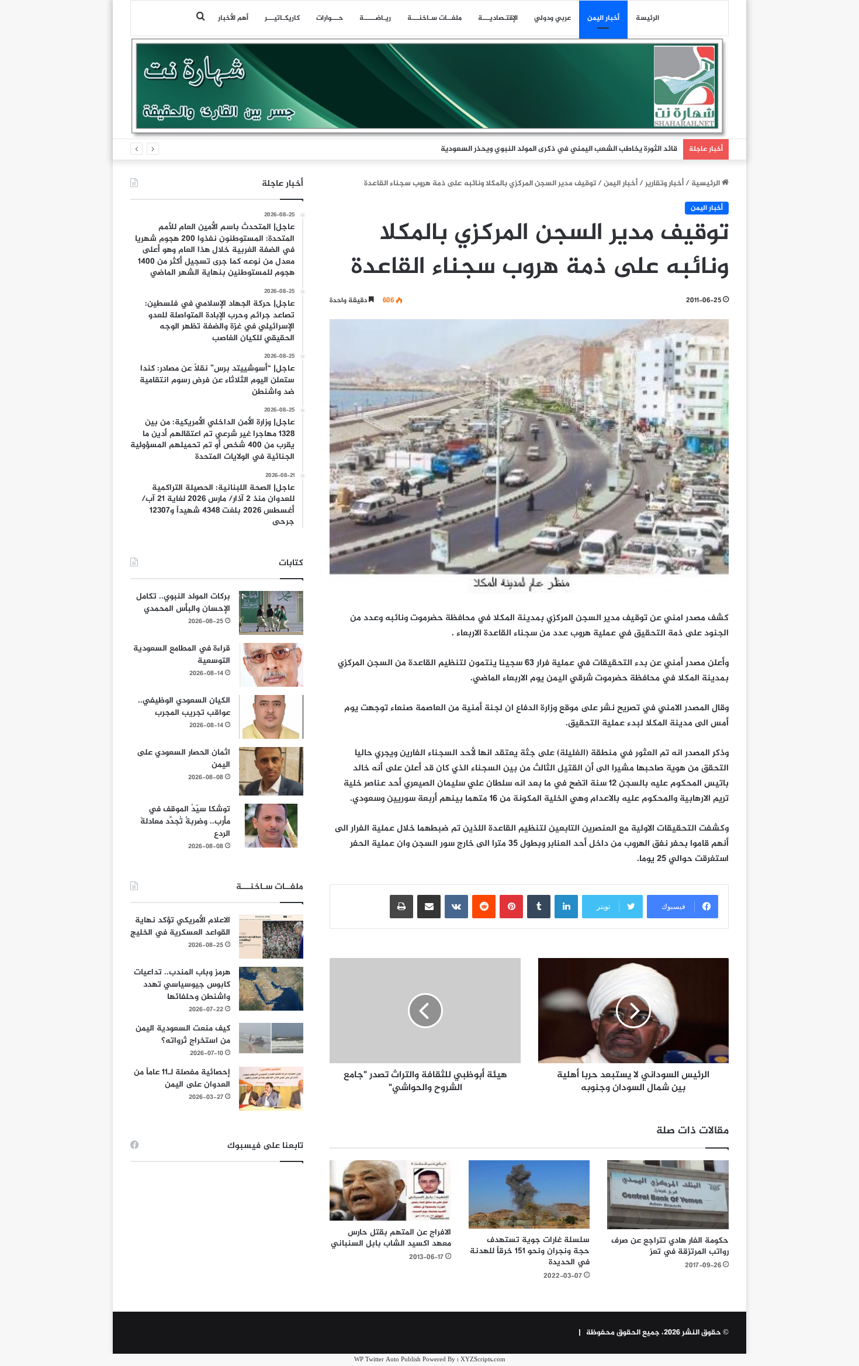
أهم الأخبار (233, 18)
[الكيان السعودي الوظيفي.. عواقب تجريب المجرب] (271, 717)
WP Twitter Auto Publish (387, 1359)
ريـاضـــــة (375, 18)
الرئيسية (706, 183)
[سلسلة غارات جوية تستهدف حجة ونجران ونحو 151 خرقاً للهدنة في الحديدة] (529, 1194)
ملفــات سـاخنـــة (434, 18)
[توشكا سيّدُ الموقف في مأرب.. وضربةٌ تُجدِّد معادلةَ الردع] (271, 826)
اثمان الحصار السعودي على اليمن (183, 759)
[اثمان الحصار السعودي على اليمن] (271, 771)
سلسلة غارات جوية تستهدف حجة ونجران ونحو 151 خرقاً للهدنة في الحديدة (530, 1251)
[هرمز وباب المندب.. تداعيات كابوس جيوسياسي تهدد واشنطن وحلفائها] (271, 989)
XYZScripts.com (482, 1359)
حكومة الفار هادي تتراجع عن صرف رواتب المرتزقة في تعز (670, 1246)
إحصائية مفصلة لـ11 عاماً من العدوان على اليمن (182, 1078)
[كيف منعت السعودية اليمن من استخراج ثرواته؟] (271, 1038)
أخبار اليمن (603, 18)
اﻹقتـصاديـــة (498, 18)
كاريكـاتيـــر (282, 18)
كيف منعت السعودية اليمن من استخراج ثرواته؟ (183, 1034)
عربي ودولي (552, 18)
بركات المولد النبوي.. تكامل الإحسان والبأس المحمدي (183, 602)
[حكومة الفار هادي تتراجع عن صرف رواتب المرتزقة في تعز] (668, 1194)
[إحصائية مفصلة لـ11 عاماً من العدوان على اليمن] (271, 1089)
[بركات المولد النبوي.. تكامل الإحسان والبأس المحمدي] (271, 613)
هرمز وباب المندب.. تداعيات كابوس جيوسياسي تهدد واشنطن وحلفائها (182, 985)
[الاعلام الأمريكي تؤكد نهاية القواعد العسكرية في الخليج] (271, 937)
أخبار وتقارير (664, 183)
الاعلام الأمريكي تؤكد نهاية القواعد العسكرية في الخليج (180, 926)
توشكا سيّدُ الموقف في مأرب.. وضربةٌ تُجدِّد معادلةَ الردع (185, 822)
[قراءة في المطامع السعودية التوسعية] (271, 665)
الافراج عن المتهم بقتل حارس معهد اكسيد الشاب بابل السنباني (391, 1238)
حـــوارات (329, 18)
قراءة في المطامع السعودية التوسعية (181, 655)
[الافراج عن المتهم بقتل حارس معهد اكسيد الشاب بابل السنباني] (390, 1190)
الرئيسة (647, 18)
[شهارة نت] (429, 88)
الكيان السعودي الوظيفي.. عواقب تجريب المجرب (184, 707)
